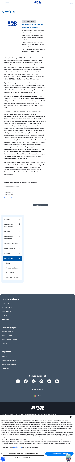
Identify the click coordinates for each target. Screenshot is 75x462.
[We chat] (57, 381)
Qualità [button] (7, 231)
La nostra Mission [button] (10, 299)
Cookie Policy (17, 447)
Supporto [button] (6, 351)
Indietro (38, 205)
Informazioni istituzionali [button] (8, 225)
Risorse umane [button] (9, 248)
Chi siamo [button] (8, 219)
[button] (37, 396)
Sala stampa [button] (8, 258)
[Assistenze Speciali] (71, 2)
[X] (34, 381)
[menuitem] (6, 304)
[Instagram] (41, 381)
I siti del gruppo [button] (9, 327)
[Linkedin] (18, 381)
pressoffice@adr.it (9, 197)
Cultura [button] (7, 253)
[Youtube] (49, 381)
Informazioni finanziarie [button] (8, 237)
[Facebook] (26, 381)
